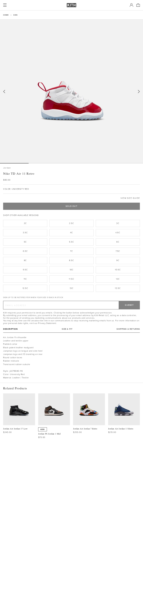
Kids (15, 15)
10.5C (118, 269)
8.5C (71, 260)
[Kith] (71, 5)
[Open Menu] (5, 5)
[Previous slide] (4, 91)
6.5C (25, 251)
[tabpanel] (71, 358)
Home (6, 15)
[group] (71, 91)
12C (118, 279)
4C (71, 232)
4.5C (117, 232)
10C (71, 269)
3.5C (25, 232)
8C (25, 260)
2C (25, 223)
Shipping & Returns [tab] (128, 329)
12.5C (25, 288)
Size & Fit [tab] (67, 329)
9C (117, 260)
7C (71, 251)
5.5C (71, 241)
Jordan (7, 168)
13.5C (118, 288)
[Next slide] (139, 91)
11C (25, 279)
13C (71, 288)
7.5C (118, 251)
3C (117, 223)
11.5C (71, 279)
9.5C (25, 269)
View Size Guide (130, 198)
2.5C (71, 223)
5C (25, 241)
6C (117, 241)
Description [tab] (10, 329)
